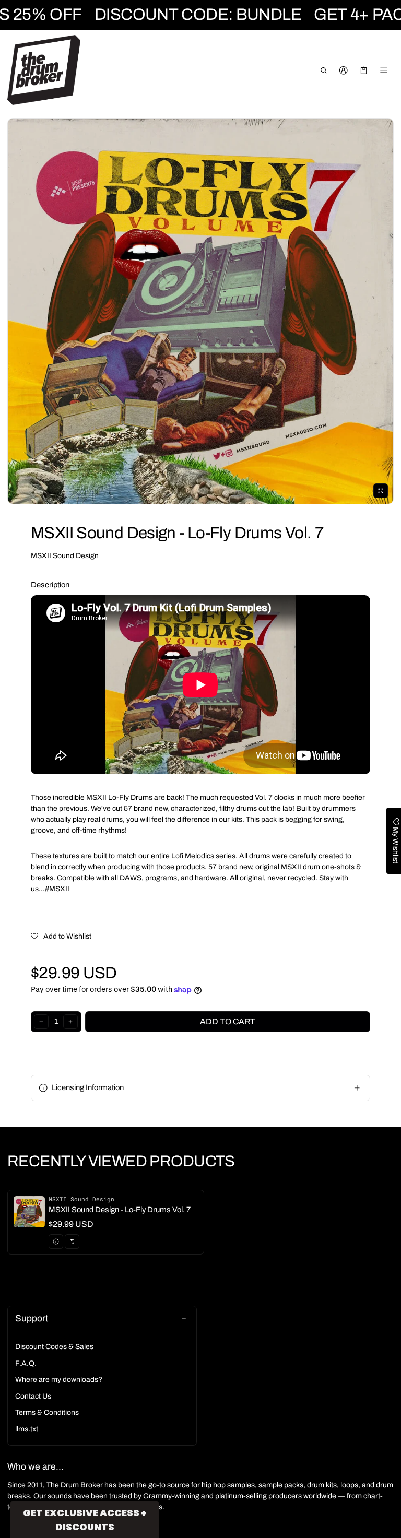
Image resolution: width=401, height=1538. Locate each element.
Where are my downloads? (58, 1379)
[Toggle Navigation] (384, 70)
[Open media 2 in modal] (200, 311)
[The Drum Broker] (43, 70)
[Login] (344, 70)
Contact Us (33, 1396)
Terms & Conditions (47, 1412)
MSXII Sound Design (65, 556)
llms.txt (26, 1429)
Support (31, 1318)
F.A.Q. (26, 1363)
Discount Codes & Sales (54, 1347)
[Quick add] (72, 1241)
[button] (323, 70)
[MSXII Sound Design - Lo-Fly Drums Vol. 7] (106, 1222)
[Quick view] (56, 1241)
